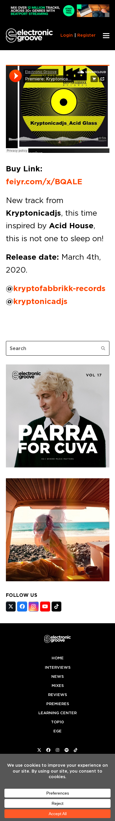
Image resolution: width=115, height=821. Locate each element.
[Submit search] (103, 348)
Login (66, 35)
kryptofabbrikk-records (59, 288)
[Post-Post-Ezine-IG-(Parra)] (57, 466)
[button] (106, 35)
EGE (57, 731)
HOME (58, 658)
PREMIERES (57, 703)
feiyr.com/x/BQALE (44, 182)
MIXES (58, 685)
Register (86, 35)
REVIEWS (57, 694)
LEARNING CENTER (57, 712)
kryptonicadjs (40, 301)
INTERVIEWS (57, 667)
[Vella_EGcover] (57, 579)
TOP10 (57, 721)
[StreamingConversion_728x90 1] (57, 15)
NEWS (57, 676)
